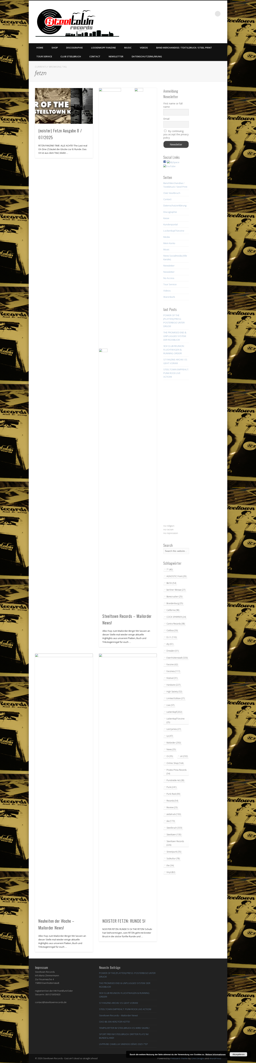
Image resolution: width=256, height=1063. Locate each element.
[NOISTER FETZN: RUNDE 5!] (128, 784)
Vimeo (196, 14)
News (171, 749)
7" (169, 569)
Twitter (189, 14)
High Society (174, 691)
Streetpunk (173, 851)
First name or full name (173, 105)
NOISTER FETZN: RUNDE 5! (123, 921)
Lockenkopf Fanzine (103, 47)
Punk (171, 787)
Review (171, 807)
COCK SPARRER (176, 616)
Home (39, 47)
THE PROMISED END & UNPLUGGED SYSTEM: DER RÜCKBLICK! (174, 336)
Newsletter (116, 56)
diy (169, 643)
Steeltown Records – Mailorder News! (118, 1015)
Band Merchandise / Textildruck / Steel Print (184, 47)
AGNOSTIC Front (176, 576)
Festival (171, 678)
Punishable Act (175, 780)
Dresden (172, 650)
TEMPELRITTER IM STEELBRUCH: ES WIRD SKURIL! (124, 1027)
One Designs (197, 1058)
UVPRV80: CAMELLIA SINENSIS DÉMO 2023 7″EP (123, 1044)
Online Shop (174, 763)
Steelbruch (174, 827)
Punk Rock (173, 793)
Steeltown (173, 834)
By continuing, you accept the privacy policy (176, 134)
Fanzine (172, 664)
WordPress (215, 1058)
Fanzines (173, 671)
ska (170, 820)
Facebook (182, 14)
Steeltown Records (175, 843)
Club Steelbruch (70, 56)
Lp (169, 735)
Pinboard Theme (179, 1058)
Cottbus (172, 630)
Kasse (166, 218)
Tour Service (44, 56)
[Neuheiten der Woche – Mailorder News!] (64, 784)
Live (170, 705)
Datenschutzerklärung (147, 56)
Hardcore (173, 684)
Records (172, 800)
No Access (168, 278)
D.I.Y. (171, 637)
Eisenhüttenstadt (177, 657)
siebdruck (173, 814)
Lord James (173, 729)
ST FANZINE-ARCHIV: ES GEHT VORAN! (118, 1002)
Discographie (74, 47)
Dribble (203, 14)
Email (166, 118)
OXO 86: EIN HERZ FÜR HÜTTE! (114, 1021)
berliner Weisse (175, 589)
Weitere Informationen (215, 1054)
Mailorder (173, 742)
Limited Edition (175, 698)
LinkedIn (210, 14)
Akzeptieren (238, 1054)
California (172, 610)
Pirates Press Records (176, 771)
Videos (144, 47)
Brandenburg (174, 603)
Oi (169, 756)
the (170, 865)
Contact (94, 56)
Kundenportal (170, 224)
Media (166, 236)
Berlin (171, 583)
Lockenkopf (174, 711)
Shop (55, 47)
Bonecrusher (174, 596)
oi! (184, 756)
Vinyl (170, 872)
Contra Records (175, 623)
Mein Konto (169, 243)
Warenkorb (169, 296)
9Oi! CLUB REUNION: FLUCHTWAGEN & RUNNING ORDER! (173, 349)
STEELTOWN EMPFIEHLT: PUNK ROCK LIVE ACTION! (176, 373)
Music (127, 47)
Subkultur (173, 858)
